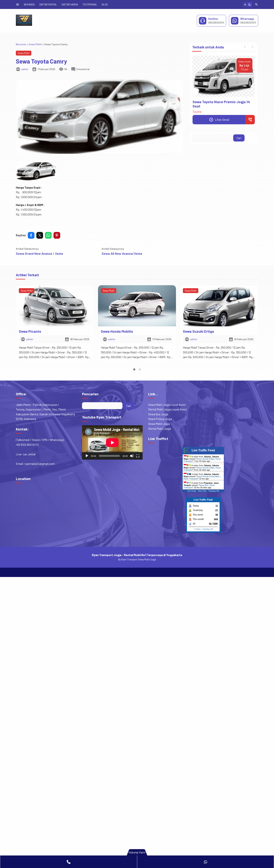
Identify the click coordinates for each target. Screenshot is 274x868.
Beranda (29, 4)
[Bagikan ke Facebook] (31, 235)
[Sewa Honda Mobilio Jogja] (224, 76)
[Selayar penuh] (138, 456)
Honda (197, 107)
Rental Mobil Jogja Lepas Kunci (167, 409)
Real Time (202, 491)
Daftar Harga (70, 4)
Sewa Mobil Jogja (159, 423)
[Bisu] (132, 456)
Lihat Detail (219, 115)
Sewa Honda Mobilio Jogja (214, 102)
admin (24, 69)
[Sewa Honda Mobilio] (55, 305)
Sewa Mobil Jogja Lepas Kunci (167, 404)
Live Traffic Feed (203, 450)
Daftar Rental (48, 4)
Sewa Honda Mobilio (35, 331)
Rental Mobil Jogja (159, 428)
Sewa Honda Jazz (197, 331)
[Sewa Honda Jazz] (219, 305)
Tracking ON (213, 491)
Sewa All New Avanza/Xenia (122, 253)
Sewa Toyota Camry (41, 61)
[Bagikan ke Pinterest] (56, 235)
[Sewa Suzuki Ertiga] (137, 305)
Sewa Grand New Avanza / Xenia (39, 253)
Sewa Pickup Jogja (160, 419)
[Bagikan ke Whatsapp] (48, 235)
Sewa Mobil (23, 53)
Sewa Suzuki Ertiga (116, 331)
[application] (112, 442)
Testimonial (90, 4)
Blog (105, 4)
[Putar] (87, 456)
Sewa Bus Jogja (158, 414)
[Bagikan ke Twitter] (39, 235)
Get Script (192, 491)
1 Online (197, 529)
